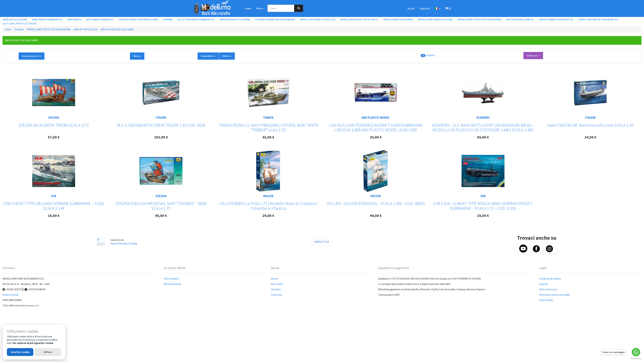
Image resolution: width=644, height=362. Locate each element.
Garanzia (543, 284)
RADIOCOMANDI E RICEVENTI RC (556, 19)
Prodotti (19, 29)
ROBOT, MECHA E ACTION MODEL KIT (599, 19)
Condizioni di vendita (550, 278)
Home (248, 8)
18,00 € (54, 215)
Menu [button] (259, 8)
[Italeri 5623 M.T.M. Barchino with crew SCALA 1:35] (590, 92)
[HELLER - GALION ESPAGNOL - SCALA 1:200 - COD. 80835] (375, 171)
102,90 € (161, 137)
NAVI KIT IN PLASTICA (85, 29)
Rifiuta (48, 352)
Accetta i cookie (20, 352)
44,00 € (376, 215)
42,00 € (268, 137)
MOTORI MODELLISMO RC (520, 19)
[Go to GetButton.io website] (636, 358)
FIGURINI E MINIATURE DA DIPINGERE (275, 19)
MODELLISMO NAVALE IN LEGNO (435, 19)
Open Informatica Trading (124, 243)
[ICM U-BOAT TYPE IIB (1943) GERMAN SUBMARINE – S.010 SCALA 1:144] (53, 171)
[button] (437, 8)
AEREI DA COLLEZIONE (15, 19)
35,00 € (376, 137)
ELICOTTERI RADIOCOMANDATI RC (195, 19)
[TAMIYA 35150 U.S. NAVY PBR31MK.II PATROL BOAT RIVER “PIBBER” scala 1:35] (268, 92)
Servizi (274, 278)
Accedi (411, 8)
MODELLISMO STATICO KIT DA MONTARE (479, 19)
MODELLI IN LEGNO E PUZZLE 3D (317, 19)
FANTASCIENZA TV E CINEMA (235, 19)
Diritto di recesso (548, 289)
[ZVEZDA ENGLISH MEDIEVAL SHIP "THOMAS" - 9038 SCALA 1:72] (161, 171)
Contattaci (276, 294)
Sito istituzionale (172, 284)
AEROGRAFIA (74, 19)
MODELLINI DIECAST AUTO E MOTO (359, 19)
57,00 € (54, 137)
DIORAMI (167, 19)
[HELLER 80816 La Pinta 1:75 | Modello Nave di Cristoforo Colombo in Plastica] (268, 171)
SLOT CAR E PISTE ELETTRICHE (20, 23)
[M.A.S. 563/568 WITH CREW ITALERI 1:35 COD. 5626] (161, 92)
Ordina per (533, 55)
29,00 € (268, 215)
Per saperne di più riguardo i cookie (32, 343)
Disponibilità (207, 56)
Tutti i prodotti (171, 278)
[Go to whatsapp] (636, 352)
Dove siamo (277, 284)
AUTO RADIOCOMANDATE (99, 19)
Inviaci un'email (10, 294)
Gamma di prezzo (31, 56)
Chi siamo (276, 289)
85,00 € (483, 137)
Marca (136, 56)
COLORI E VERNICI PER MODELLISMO (138, 19)
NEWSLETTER (321, 241)
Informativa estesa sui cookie (554, 294)
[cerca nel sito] (298, 8)
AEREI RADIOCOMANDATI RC (47, 19)
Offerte (226, 56)
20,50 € (483, 215)
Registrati (424, 8)
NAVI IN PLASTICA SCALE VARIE (117, 29)
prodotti (430, 55)
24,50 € (590, 137)
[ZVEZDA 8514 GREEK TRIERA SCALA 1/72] (53, 92)
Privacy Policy (546, 300)
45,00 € (161, 215)
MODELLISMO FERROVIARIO (398, 19)
